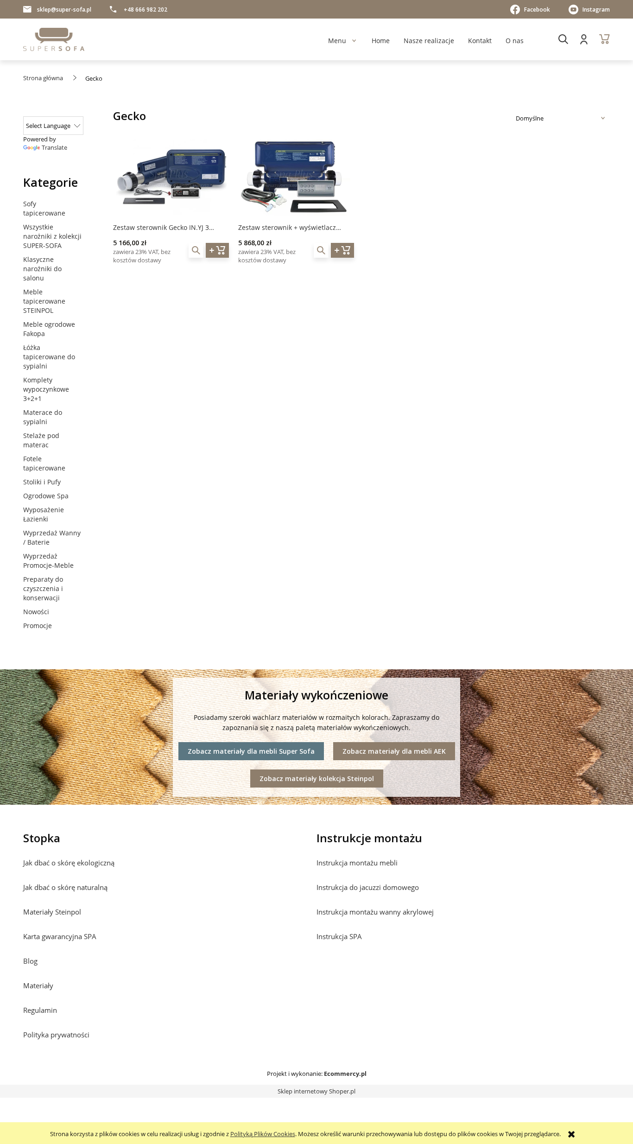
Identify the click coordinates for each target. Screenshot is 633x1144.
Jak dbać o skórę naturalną (65, 887)
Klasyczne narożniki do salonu (42, 268)
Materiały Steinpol (52, 911)
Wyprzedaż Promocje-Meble (48, 561)
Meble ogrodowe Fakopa (49, 329)
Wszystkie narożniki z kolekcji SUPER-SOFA (52, 236)
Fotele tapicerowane (44, 463)
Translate (54, 147)
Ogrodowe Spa (46, 495)
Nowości (36, 611)
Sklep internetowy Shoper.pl (316, 1091)
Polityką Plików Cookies (262, 1134)
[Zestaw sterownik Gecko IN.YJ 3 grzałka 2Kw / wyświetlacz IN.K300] (171, 177)
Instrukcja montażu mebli (357, 862)
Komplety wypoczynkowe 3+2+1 (46, 389)
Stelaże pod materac (41, 440)
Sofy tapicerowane (44, 208)
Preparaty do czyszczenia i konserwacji (43, 588)
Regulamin (40, 1010)
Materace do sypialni (42, 417)
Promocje (37, 625)
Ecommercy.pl (345, 1073)
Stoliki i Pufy (42, 481)
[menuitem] (337, 40)
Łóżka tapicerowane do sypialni (49, 356)
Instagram (596, 9)
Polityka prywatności (56, 1034)
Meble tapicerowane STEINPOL (44, 301)
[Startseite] (53, 39)
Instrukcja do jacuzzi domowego (367, 887)
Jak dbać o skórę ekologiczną (68, 862)
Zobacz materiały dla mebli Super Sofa (251, 751)
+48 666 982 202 (145, 9)
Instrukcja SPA (339, 936)
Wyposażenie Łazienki (43, 514)
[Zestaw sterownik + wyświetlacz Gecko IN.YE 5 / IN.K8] (296, 177)
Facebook (537, 9)
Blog (30, 961)
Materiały (38, 985)
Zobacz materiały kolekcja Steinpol (317, 778)
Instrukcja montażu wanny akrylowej (375, 911)
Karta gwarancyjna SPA (59, 936)
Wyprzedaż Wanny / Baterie (52, 537)
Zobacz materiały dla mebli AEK (394, 751)
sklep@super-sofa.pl (64, 9)
